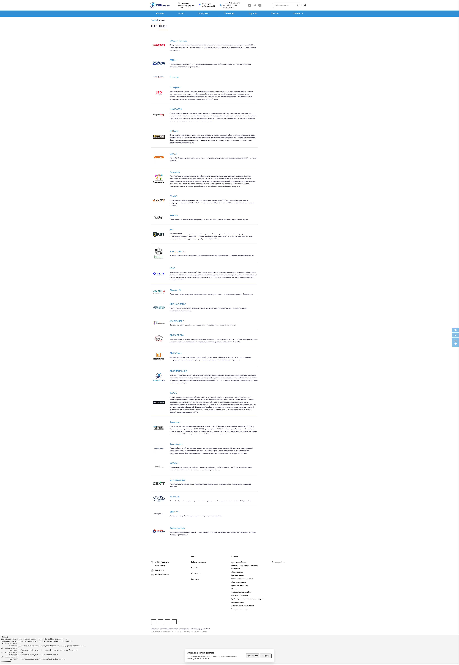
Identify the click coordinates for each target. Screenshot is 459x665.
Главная (154, 20)
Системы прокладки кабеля (241, 592)
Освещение (235, 589)
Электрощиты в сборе (239, 609)
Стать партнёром (278, 562)
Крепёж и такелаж (238, 575)
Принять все (252, 655)
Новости (275, 14)
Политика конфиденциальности (162, 631)
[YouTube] (167, 621)
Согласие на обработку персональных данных (191, 631)
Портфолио (203, 14)
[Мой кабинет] (305, 5)
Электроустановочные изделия (242, 605)
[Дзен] (259, 5)
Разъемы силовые (237, 602)
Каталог (160, 14)
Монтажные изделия (238, 582)
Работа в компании (198, 562)
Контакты (298, 14)
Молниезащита (237, 572)
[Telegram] (160, 621)
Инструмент (235, 569)
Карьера (253, 14)
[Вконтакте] (249, 5)
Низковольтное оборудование (242, 579)
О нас (181, 14)
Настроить (266, 656)
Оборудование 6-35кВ (239, 585)
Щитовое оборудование (240, 595)
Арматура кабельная (239, 562)
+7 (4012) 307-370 (232, 3)
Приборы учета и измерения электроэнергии (247, 599)
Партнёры (229, 14)
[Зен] (174, 621)
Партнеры (275, 556)
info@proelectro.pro (162, 574)
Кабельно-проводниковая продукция (244, 565)
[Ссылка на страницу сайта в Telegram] (254, 5)
